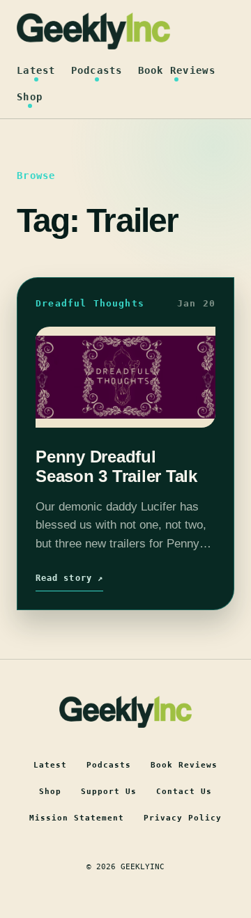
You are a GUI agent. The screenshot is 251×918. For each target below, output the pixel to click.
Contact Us (184, 791)
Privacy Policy (183, 818)
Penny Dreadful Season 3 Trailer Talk (116, 466)
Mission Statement (76, 818)
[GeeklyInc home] (93, 31)
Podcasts (97, 70)
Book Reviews (176, 70)
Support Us (109, 791)
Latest (36, 70)
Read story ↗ (69, 578)
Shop (30, 96)
